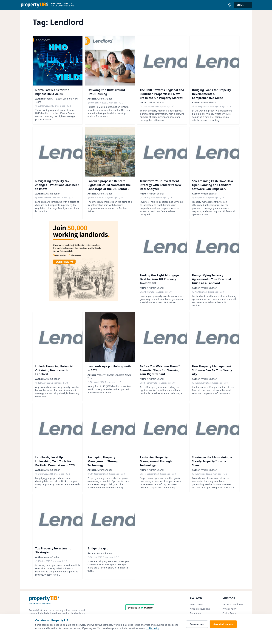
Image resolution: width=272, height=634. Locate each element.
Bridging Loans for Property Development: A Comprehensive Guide (211, 94)
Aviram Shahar (104, 98)
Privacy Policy (229, 608)
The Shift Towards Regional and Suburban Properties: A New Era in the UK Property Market (162, 94)
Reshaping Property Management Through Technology (103, 461)
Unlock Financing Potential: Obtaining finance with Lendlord (54, 370)
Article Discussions (200, 608)
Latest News (196, 604)
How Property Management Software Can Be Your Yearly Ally (212, 370)
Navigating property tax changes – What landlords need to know (57, 185)
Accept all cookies (223, 624)
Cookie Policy (229, 613)
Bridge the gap (98, 548)
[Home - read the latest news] (123, 5)
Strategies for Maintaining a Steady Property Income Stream (212, 461)
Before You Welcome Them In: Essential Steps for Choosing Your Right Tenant (161, 370)
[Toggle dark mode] (230, 5)
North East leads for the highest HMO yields (52, 92)
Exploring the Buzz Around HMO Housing (106, 92)
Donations (195, 613)
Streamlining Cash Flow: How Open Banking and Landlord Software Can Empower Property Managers (212, 186)
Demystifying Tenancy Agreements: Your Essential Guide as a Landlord (211, 279)
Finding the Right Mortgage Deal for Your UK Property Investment (159, 279)
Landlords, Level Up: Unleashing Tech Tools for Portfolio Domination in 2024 (55, 461)
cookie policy (152, 628)
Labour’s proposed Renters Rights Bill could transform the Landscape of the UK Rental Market (109, 186)
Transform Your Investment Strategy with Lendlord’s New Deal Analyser (160, 185)
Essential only (197, 624)
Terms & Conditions (232, 604)
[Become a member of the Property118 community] (83, 265)
